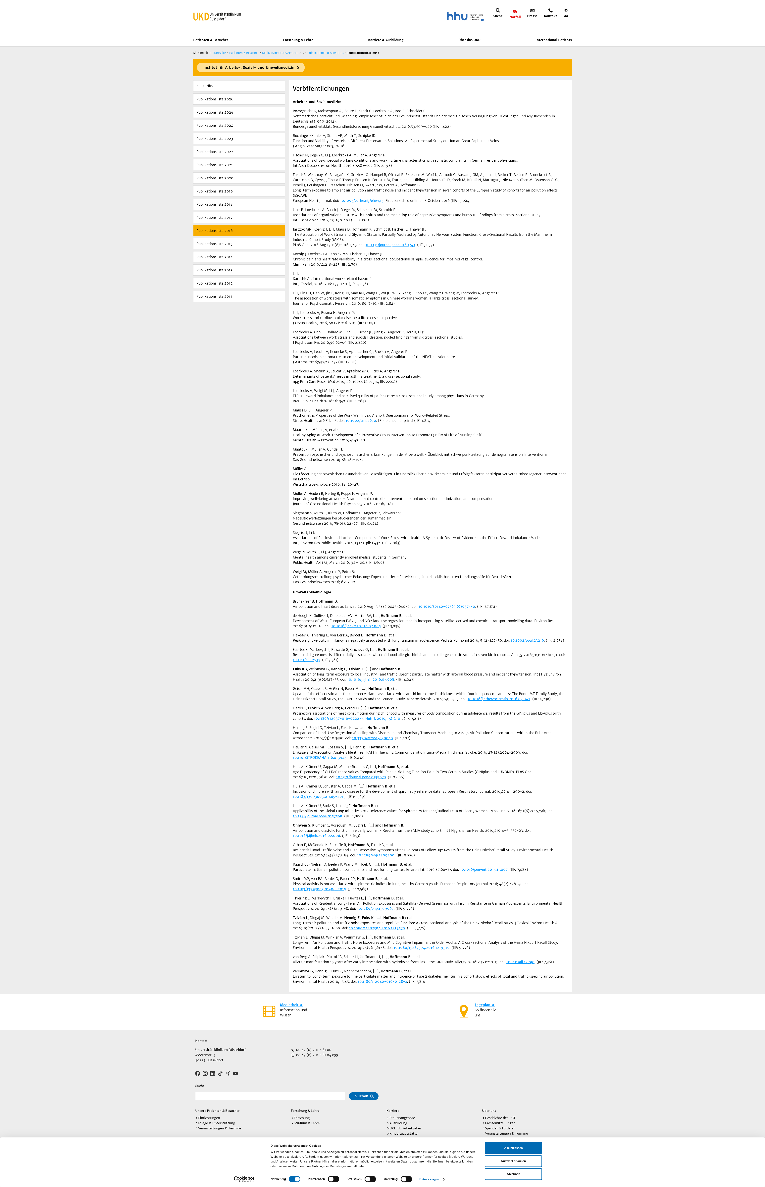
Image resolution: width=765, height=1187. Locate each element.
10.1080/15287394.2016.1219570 (377, 928)
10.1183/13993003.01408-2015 (319, 889)
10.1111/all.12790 (520, 962)
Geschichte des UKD (500, 1118)
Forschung (302, 1118)
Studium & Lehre (307, 1123)
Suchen (361, 1096)
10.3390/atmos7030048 (372, 738)
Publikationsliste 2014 (214, 257)
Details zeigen (429, 1179)
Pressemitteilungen (500, 1123)
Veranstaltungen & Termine (219, 1128)
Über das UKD (469, 40)
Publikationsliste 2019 (214, 191)
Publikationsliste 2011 (214, 296)
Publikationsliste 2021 (214, 165)
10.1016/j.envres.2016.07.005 (356, 626)
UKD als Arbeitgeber (405, 1128)
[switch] (333, 1179)
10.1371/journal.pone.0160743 (390, 245)
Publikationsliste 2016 (214, 231)
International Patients (554, 40)
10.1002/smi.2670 (361, 420)
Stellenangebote (402, 1118)
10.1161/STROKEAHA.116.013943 (319, 757)
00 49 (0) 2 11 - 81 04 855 (316, 1055)
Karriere (392, 1110)
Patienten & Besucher (210, 40)
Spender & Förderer (500, 1128)
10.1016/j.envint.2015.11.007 (484, 869)
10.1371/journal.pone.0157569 (317, 816)
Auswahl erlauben (513, 1161)
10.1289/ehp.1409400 (375, 855)
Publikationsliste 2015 (214, 244)
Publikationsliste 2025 (214, 112)
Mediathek (289, 1005)
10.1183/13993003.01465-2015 (319, 796)
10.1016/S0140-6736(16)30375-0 (447, 606)
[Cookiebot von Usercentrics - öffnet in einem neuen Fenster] (244, 1179)
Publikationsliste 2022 (214, 152)
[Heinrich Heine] (464, 16)
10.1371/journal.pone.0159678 (361, 777)
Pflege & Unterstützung (216, 1123)
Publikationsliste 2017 (214, 217)
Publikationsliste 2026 (214, 99)
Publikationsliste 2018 (214, 204)
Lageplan (482, 1005)
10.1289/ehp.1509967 (375, 908)
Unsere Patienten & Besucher (217, 1110)
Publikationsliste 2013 (214, 270)
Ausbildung (398, 1123)
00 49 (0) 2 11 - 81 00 (313, 1050)
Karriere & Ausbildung (385, 40)
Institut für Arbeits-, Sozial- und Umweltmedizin (248, 67)
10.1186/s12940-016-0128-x (382, 981)
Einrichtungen (209, 1118)
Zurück (208, 86)
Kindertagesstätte (403, 1133)
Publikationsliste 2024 (214, 125)
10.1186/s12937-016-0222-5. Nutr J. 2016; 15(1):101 (358, 718)
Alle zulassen (513, 1148)
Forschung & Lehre (298, 40)
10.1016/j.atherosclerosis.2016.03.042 (499, 699)
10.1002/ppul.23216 (527, 640)
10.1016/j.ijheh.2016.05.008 (370, 679)
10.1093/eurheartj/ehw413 (361, 200)
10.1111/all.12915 (306, 660)
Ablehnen (513, 1174)
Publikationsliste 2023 (214, 138)
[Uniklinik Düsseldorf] (217, 17)
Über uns (489, 1110)
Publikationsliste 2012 (214, 283)
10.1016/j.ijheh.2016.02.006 (316, 836)
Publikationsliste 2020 (214, 178)
